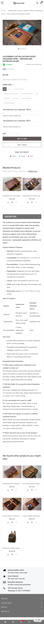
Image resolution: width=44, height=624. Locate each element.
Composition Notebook (11, 94)
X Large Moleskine (27, 94)
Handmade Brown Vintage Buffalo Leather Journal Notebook (21, 484)
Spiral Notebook (27, 98)
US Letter (7, 98)
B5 (9, 89)
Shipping (6, 79)
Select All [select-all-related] (32, 171)
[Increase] (17, 134)
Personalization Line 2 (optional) (14, 121)
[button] (18, 48)
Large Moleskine (19, 89)
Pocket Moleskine (9, 103)
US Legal (15, 98)
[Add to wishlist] (12, 202)
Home (3, 10)
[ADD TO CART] (8, 202)
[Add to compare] (16, 202)
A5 (4, 89)
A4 (37, 94)
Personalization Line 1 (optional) (14, 109)
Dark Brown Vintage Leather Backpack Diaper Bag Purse (20, 548)
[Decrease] (9, 134)
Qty (4, 133)
